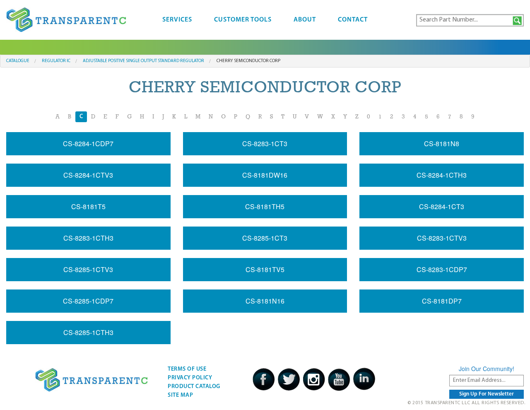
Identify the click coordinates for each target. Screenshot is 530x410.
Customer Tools (243, 20)
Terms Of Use (187, 369)
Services (177, 20)
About (305, 20)
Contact (353, 20)
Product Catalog (194, 386)
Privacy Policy (190, 378)
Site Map (180, 395)
